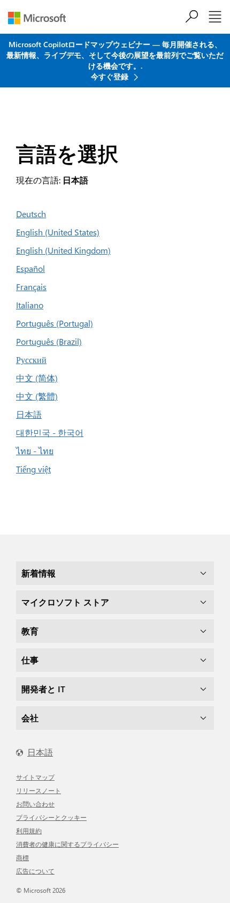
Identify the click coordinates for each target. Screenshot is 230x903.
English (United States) (57, 232)
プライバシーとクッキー (51, 817)
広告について (35, 871)
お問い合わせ (35, 804)
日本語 (29, 414)
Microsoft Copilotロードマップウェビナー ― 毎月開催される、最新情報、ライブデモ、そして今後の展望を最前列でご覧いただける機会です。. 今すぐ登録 (115, 60)
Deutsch (31, 213)
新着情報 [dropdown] (38, 573)
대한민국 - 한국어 (49, 432)
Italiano (29, 304)
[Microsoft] (41, 18)
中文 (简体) (37, 377)
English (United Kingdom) (63, 250)
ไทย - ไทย (34, 450)
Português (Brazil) (49, 341)
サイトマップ (35, 777)
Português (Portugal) (54, 323)
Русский (31, 359)
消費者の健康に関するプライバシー (67, 844)
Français (31, 286)
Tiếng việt (33, 469)
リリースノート (38, 790)
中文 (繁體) (37, 396)
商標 (22, 857)
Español (30, 268)
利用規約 (29, 830)
